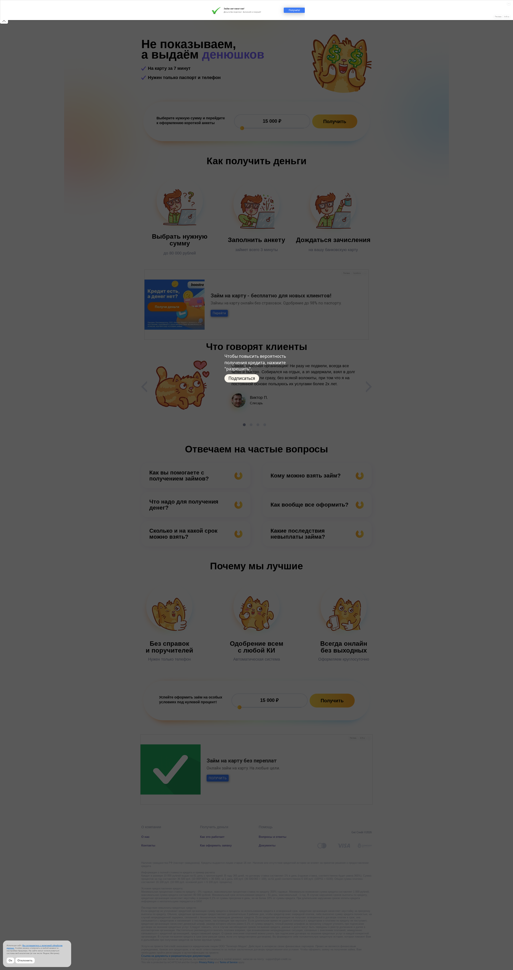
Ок (10, 960)
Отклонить (25, 960)
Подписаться (241, 378)
